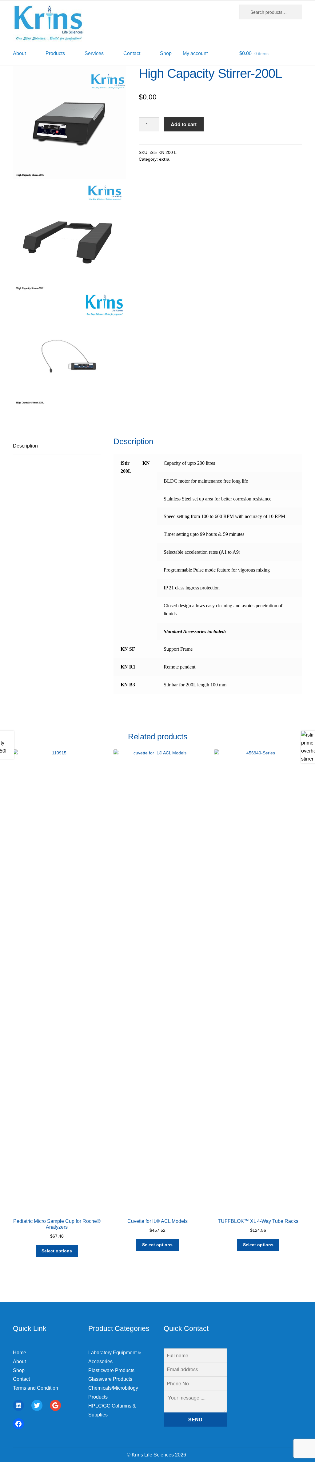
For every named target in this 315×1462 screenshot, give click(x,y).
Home (19, 1352)
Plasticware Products (111, 1370)
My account (195, 53)
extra (164, 159)
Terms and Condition (35, 1388)
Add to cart (184, 124)
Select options (57, 1250)
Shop (166, 53)
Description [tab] (25, 445)
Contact (21, 1379)
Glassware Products (110, 1379)
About (19, 1361)
